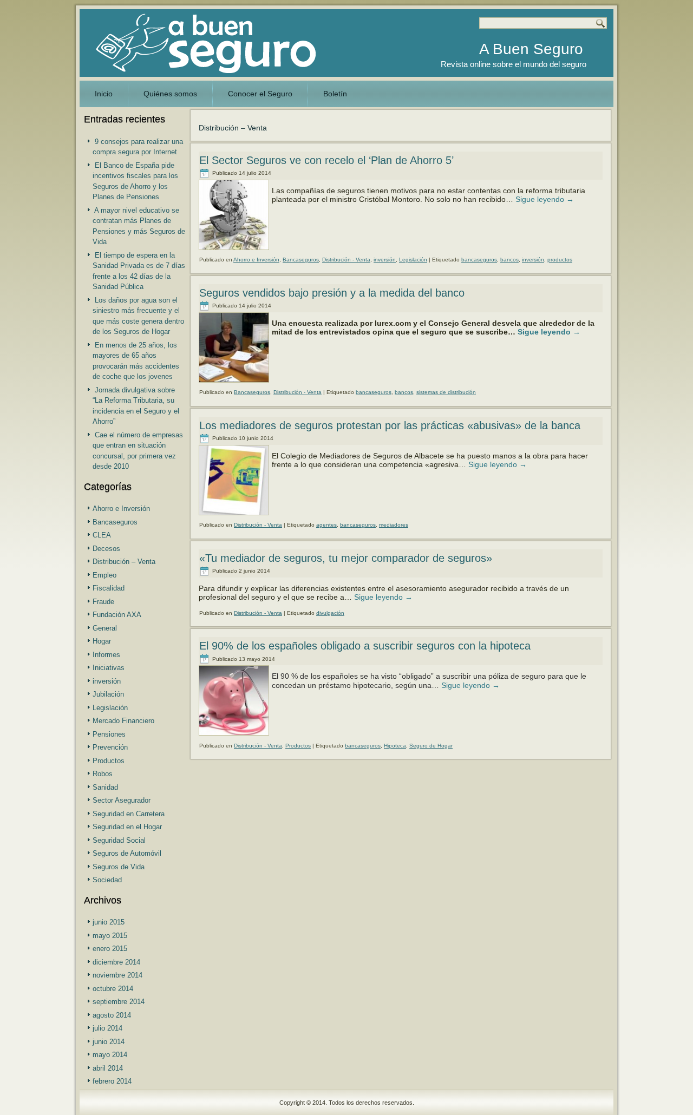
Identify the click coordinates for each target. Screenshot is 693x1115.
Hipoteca (395, 746)
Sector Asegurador (122, 800)
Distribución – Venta (124, 562)
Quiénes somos (170, 93)
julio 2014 (107, 1028)
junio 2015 (109, 922)
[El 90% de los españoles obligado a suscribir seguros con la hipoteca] (235, 736)
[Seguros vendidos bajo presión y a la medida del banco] (235, 383)
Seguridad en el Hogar (127, 827)
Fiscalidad (109, 588)
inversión (107, 681)
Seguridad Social (119, 840)
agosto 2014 (112, 1015)
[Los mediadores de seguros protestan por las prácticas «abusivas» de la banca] (235, 516)
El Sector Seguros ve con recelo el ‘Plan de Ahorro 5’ (326, 160)
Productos (109, 761)
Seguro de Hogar (431, 746)
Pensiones (109, 734)
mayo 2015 (110, 936)
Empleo (104, 575)
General (105, 628)
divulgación (330, 613)
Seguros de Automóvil (127, 853)
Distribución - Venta (346, 260)
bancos (509, 260)
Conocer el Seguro (260, 93)
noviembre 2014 (117, 975)
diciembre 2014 (116, 962)
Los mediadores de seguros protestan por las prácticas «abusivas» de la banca (389, 425)
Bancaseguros (115, 522)
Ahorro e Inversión (121, 508)
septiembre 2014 (119, 1002)
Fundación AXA (117, 615)
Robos (103, 774)
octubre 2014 (113, 989)
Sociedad (107, 880)
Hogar (102, 641)
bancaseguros (479, 260)
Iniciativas (109, 668)
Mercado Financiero (123, 721)
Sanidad (105, 787)
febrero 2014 (112, 1081)
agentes (326, 525)
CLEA (102, 535)
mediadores (393, 525)
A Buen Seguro (531, 49)
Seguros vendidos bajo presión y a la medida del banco (332, 293)
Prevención (110, 747)
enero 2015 (110, 949)
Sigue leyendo (544, 199)
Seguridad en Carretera (129, 814)
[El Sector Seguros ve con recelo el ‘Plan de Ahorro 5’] (235, 250)
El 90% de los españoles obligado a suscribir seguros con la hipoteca (365, 646)
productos (559, 260)
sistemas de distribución (446, 392)
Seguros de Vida (119, 867)
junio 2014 (109, 1042)
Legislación (110, 708)
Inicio (104, 93)
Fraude (103, 602)
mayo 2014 (110, 1055)
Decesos (106, 549)
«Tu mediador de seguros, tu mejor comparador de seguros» (345, 558)
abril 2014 (108, 1068)
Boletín (335, 93)
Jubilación (108, 694)
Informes (106, 655)
